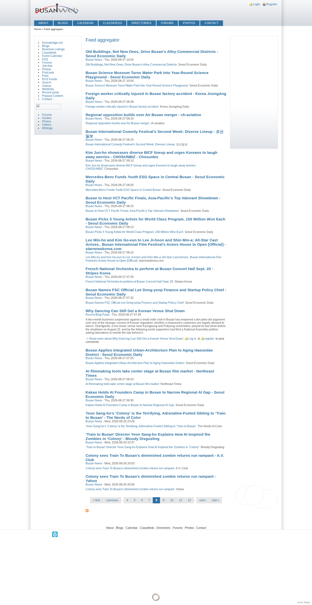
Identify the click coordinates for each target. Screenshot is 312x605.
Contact (212, 23)
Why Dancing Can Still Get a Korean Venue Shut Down (135, 311)
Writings (47, 128)
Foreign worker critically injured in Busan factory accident (122, 106)
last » (215, 500)
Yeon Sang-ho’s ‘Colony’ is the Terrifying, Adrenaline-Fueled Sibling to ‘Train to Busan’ (141, 426)
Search (46, 82)
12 (189, 500)
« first (96, 500)
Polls (45, 75)
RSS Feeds (49, 79)
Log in (192, 338)
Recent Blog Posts (97, 314)
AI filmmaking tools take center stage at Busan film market (122, 383)
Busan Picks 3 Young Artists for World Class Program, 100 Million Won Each (134, 231)
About (43, 23)
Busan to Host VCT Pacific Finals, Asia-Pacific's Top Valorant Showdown (132, 210)
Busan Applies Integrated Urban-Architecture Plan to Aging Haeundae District (135, 363)
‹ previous (112, 500)
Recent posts (50, 92)
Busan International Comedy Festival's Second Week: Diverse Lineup (130, 144)
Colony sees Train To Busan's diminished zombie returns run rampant (130, 468)
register (209, 338)
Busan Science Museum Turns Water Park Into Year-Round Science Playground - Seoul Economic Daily (147, 75)
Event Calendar (52, 55)
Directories (141, 23)
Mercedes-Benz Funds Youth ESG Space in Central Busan (123, 189)
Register (271, 4)
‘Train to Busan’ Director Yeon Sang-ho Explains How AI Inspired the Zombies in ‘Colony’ (142, 447)
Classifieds (112, 23)
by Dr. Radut (304, 602)
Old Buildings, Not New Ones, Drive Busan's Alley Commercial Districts (131, 64)
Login (256, 4)
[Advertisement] (236, 11)
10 (171, 500)
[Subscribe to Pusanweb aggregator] (156, 510)
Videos (46, 85)
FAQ (45, 59)
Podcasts (48, 72)
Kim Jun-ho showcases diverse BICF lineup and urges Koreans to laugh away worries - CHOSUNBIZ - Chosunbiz (151, 154)
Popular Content (52, 95)
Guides (46, 118)
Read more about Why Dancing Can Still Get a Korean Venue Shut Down (136, 338)
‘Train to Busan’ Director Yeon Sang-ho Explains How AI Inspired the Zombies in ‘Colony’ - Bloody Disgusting (148, 436)
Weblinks (48, 89)
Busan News (94, 59)
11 (180, 500)
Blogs (63, 23)
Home (37, 29)
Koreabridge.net (52, 42)
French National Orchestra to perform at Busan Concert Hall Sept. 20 (129, 281)
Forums (167, 23)
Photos (189, 23)
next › (202, 500)
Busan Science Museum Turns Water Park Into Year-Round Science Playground (137, 85)
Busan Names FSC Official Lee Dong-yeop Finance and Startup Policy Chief (135, 302)
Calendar (85, 23)
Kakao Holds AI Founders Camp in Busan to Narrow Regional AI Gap (130, 405)
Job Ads (47, 65)
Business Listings (53, 49)
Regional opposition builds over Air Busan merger (117, 123)
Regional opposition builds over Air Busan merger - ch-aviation (143, 115)
